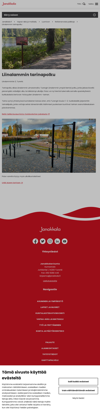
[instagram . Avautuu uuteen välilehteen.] (50, 241)
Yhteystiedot (50, 354)
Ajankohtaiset (50, 348)
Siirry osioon (11, 14)
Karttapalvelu (50, 360)
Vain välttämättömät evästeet (78, 390)
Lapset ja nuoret (50, 307)
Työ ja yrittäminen (50, 325)
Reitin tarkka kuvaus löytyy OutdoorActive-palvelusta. (25, 114)
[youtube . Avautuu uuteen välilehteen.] (64, 241)
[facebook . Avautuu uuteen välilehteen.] (35, 241)
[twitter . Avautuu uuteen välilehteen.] (42, 241)
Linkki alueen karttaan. (11, 182)
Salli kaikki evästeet (78, 381)
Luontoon (46, 22)
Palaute (50, 342)
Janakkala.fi (7, 22)
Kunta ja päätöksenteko (50, 331)
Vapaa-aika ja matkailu (27, 22)
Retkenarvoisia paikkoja (65, 22)
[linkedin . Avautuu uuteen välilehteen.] (57, 241)
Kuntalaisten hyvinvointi (50, 313)
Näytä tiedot (78, 398)
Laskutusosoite (50, 281)
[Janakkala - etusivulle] (9, 3)
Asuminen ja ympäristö (50, 301)
